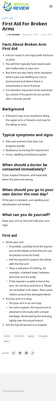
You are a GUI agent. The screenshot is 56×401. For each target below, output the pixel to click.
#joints (31, 336)
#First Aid (19, 336)
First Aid (7, 18)
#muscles (43, 336)
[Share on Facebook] (20, 353)
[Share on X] (13, 353)
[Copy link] (32, 353)
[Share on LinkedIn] (26, 353)
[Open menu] (51, 6)
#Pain (6, 341)
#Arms (7, 336)
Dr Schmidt (14, 34)
